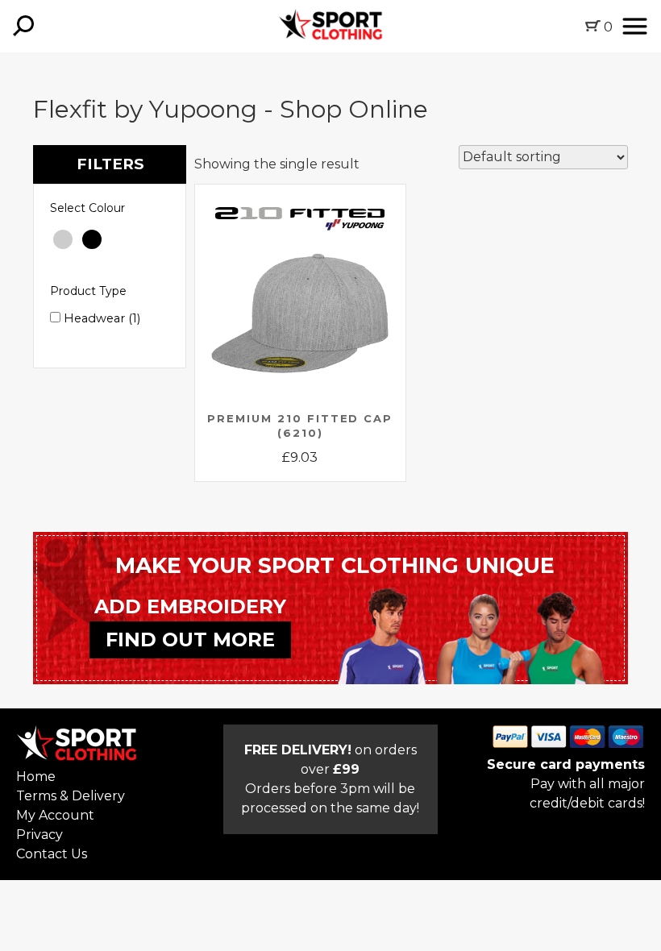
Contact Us (51, 854)
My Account (55, 815)
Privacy (39, 834)
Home (36, 776)
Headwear (100, 318)
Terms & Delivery (70, 796)
